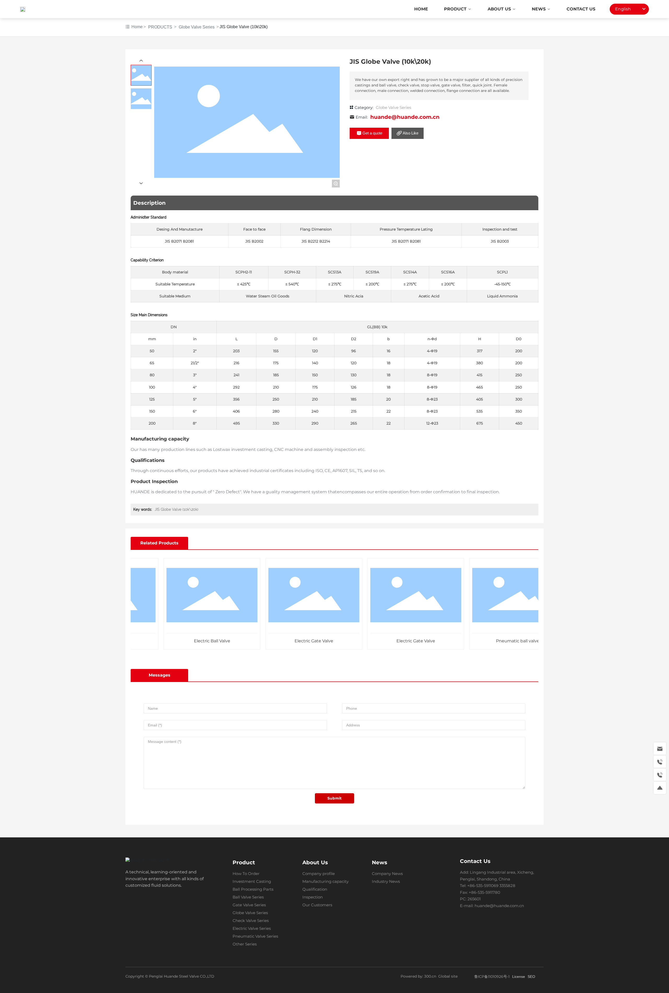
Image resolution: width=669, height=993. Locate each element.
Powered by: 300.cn (418, 976)
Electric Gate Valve (294, 640)
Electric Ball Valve (193, 640)
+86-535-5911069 (482, 885)
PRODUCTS (160, 27)
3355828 (507, 885)
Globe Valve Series (197, 27)
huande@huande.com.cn (405, 117)
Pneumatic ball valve (498, 640)
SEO (531, 976)
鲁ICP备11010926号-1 (492, 976)
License (518, 976)
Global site (448, 976)
